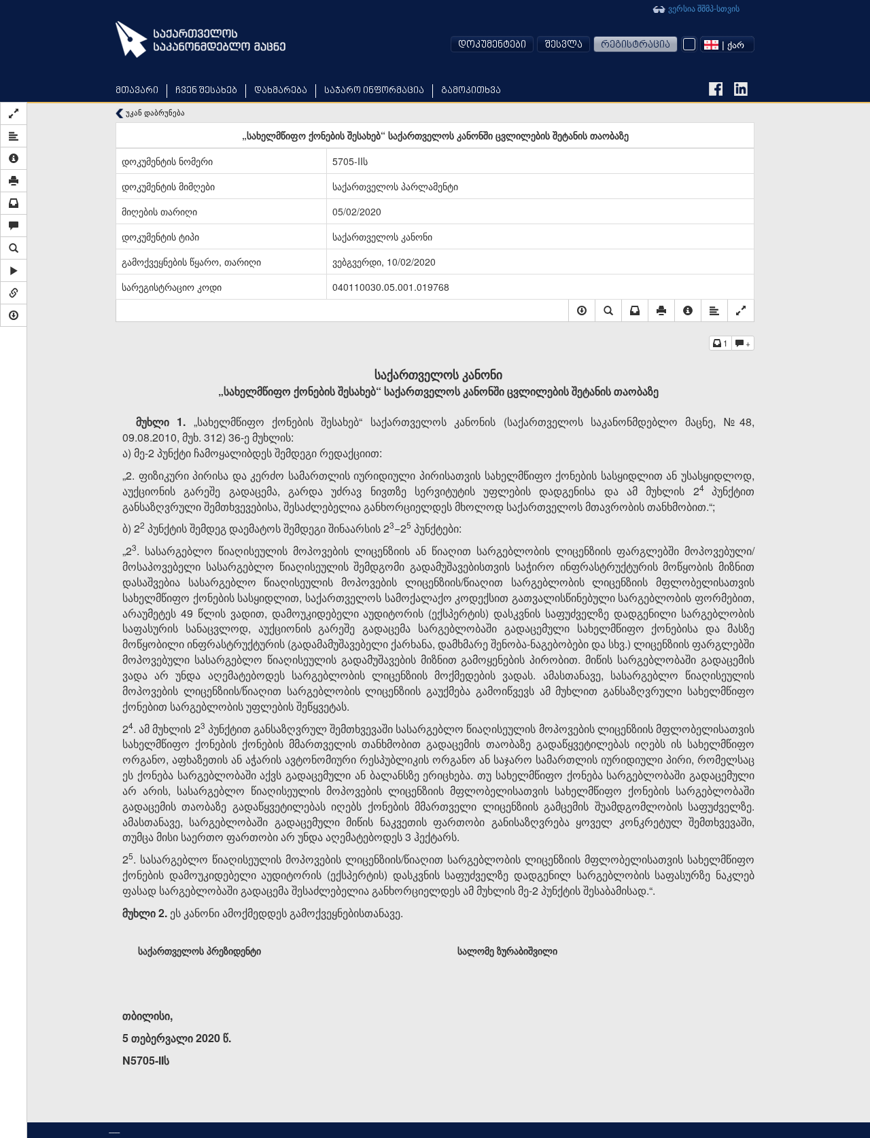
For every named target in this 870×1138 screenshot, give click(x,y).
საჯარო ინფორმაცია (374, 90)
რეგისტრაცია (635, 45)
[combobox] (727, 44)
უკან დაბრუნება (154, 112)
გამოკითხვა (471, 90)
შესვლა (563, 45)
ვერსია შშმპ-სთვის (703, 8)
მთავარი (137, 90)
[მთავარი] (200, 39)
